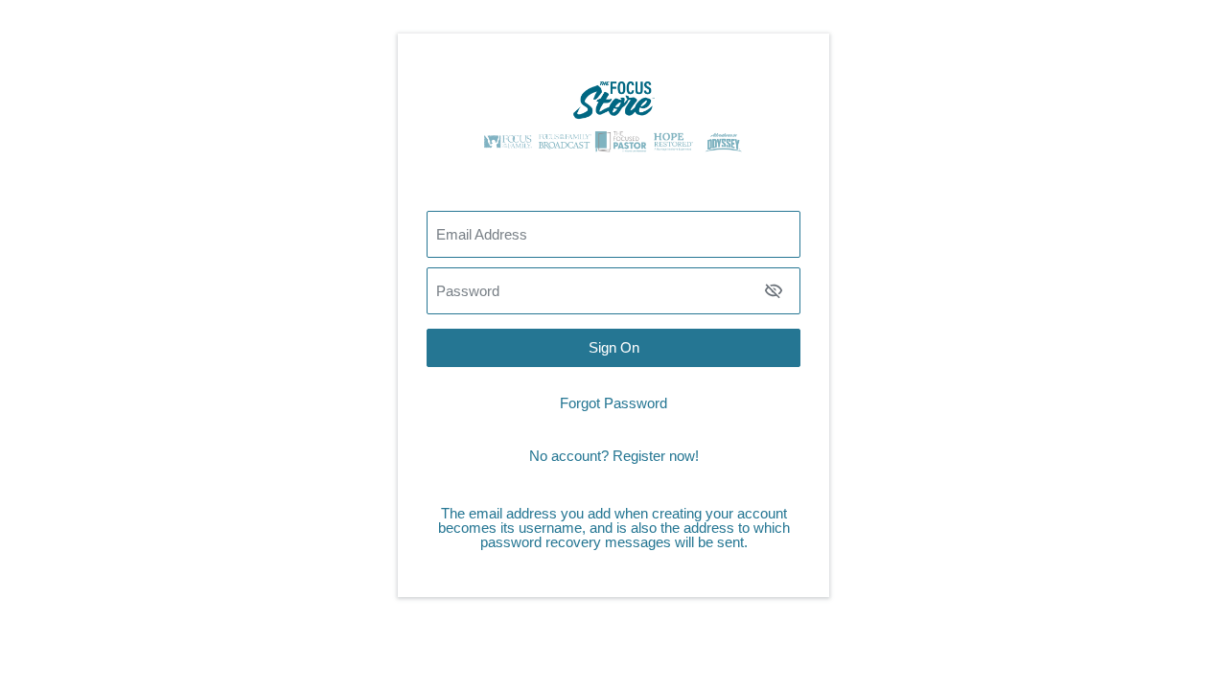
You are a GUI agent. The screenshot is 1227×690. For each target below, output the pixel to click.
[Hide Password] (773, 290)
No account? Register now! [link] (614, 456)
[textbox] (613, 290)
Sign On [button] (614, 347)
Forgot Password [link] (613, 403)
